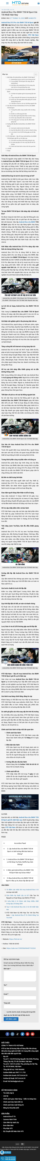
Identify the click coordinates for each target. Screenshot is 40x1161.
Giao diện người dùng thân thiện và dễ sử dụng (23, 115)
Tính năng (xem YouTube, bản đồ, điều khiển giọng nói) (22, 120)
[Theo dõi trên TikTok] (17, 1034)
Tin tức (12, 9)
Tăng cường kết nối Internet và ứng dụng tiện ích (23, 97)
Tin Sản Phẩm (5, 9)
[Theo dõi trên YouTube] (33, 1034)
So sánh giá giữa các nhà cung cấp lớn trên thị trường (23, 143)
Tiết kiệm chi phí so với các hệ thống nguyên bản (23, 103)
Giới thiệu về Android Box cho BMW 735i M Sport (21, 77)
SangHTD (32, 18)
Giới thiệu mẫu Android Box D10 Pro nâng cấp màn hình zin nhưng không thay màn (23, 86)
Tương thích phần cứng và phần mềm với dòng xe (23, 110)
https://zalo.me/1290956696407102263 (21, 948)
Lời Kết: (9, 148)
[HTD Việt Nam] (20, 3)
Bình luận (7, 969)
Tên (5, 985)
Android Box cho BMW (27, 222)
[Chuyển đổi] (4, 843)
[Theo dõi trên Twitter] (22, 1034)
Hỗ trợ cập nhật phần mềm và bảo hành (21, 117)
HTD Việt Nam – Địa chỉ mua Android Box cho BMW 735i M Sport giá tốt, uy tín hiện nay (21, 137)
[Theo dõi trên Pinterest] (27, 1034)
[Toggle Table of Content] (34, 74)
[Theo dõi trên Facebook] (7, 1034)
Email (6, 994)
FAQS (8, 151)
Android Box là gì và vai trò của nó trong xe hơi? (23, 79)
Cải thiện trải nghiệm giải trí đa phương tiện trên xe (23, 94)
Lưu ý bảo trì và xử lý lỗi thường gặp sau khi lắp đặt (23, 133)
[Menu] (7, 3)
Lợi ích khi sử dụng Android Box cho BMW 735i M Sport (21, 90)
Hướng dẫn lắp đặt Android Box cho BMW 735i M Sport (21, 125)
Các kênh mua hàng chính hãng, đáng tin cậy (23, 140)
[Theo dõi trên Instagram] (12, 1034)
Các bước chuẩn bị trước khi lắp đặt (20, 128)
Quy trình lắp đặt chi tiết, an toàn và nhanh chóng (23, 130)
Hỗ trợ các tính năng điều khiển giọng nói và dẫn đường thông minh (23, 100)
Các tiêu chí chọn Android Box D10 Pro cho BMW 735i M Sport (21, 107)
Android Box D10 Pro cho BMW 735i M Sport (17, 22)
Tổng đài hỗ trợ (10, 1158)
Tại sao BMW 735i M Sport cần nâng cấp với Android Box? (22, 82)
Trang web (7, 1003)
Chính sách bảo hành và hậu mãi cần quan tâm (23, 146)
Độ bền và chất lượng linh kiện (19, 113)
